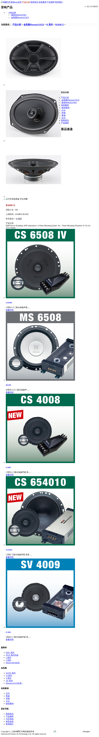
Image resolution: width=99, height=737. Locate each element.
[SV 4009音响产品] (40, 627)
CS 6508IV (9, 302)
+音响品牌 (12, 13)
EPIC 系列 (10, 653)
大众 (8, 701)
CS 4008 (8, 467)
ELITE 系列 (11, 673)
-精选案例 (65, 108)
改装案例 (42, 2)
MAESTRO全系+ (13, 663)
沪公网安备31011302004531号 (68, 731)
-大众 (63, 110)
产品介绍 (26, 2)
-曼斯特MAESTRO (69, 103)
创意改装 (10, 721)
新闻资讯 (34, 2)
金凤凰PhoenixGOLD (34, 24)
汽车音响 (10, 719)
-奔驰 (63, 113)
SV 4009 (8, 632)
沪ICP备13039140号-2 (44, 731)
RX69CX (59, 24)
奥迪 (8, 696)
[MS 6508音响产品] (40, 380)
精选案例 (10, 704)
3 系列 (8, 658)
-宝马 (63, 118)
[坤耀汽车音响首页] (9, 2)
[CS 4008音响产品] (40, 462)
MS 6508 (8, 385)
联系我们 (59, 2)
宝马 (8, 693)
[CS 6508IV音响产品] (40, 298)
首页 (20, 2)
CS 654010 (9, 549)
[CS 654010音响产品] (40, 545)
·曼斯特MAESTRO (18, 15)
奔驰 (8, 698)
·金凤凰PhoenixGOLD (20, 17)
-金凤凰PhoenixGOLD (70, 100)
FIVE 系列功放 (12, 655)
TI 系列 (9, 676)
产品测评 (51, 2)
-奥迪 (63, 115)
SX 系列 (9, 681)
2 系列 (8, 660)
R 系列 (49, 24)
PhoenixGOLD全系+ (14, 683)
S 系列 (8, 678)
